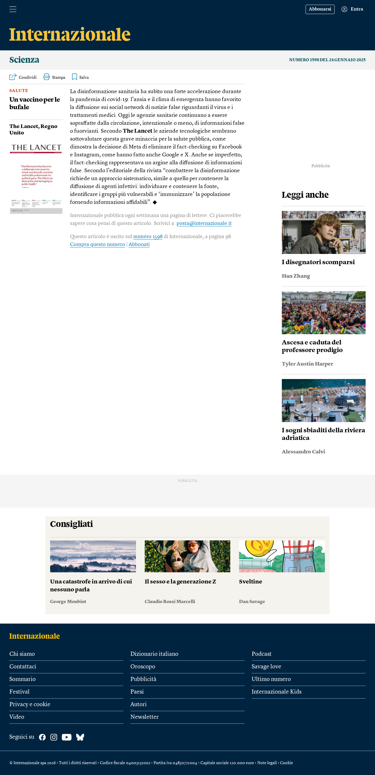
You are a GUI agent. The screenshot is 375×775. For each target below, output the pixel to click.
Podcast (262, 654)
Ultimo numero (271, 679)
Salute (18, 91)
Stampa (58, 78)
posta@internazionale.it (204, 223)
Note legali (267, 763)
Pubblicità (143, 679)
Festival (19, 692)
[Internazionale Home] (36, 636)
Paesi (137, 692)
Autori (138, 705)
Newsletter (144, 717)
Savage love (266, 667)
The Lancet (23, 126)
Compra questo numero (97, 244)
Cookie (286, 763)
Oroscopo (142, 667)
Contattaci (22, 667)
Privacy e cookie (29, 705)
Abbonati (139, 244)
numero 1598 (148, 236)
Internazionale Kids (276, 692)
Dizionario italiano (154, 654)
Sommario (22, 679)
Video (16, 717)
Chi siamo (22, 654)
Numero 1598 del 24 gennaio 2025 (327, 60)
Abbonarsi (320, 9)
